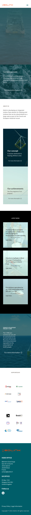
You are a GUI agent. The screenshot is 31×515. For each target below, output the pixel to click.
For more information (12, 90)
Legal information (16, 506)
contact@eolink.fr (7, 472)
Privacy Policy (6, 506)
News (19, 237)
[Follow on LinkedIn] (3, 493)
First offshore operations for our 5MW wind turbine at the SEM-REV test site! (15, 289)
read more (9, 240)
